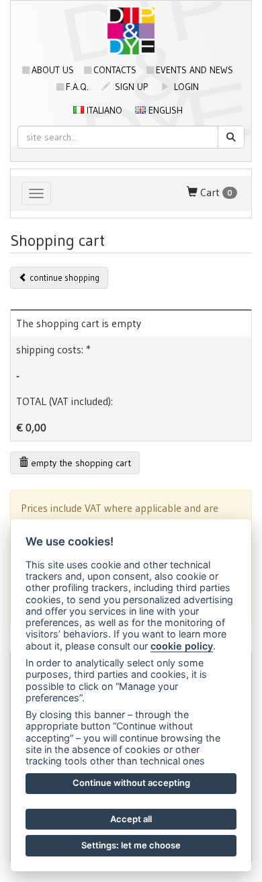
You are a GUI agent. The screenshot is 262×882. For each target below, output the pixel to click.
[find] (231, 137)
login (185, 87)
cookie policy (181, 646)
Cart (215, 192)
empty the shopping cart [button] (79, 463)
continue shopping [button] (63, 277)
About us (53, 70)
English (164, 110)
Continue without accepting (131, 782)
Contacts (114, 70)
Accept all (131, 818)
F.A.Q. (77, 87)
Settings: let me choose (131, 845)
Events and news (194, 70)
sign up (130, 87)
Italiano (103, 110)
